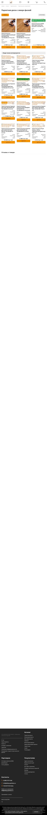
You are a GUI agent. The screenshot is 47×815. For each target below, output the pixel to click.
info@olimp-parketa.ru (9, 783)
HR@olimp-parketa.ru (7, 790)
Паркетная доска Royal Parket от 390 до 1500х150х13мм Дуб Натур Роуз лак (38, 130)
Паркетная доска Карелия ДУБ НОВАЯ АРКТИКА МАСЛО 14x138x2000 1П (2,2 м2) (8, 130)
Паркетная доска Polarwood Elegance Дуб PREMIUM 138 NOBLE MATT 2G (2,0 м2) (23, 85)
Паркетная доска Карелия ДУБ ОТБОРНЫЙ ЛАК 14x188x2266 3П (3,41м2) (23, 130)
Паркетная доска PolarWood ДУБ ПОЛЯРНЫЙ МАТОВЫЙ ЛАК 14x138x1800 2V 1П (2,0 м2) (23, 35)
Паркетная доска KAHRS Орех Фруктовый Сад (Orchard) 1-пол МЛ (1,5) (38, 25)
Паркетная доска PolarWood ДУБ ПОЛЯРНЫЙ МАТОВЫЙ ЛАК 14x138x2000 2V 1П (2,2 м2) (8, 35)
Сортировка (42, 14)
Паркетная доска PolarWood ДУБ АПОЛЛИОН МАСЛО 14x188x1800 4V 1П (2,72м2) (23, 62)
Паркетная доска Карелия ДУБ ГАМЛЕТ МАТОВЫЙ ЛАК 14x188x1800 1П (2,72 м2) (38, 108)
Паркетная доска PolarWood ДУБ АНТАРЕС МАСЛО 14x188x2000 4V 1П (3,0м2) (7, 62)
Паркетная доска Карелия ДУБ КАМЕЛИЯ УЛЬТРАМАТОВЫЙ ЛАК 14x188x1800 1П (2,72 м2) (38, 86)
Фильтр (5, 14)
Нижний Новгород (8, 785)
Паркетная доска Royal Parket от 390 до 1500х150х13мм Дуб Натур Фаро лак (38, 62)
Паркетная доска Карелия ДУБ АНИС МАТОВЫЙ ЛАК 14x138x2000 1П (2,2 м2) (8, 108)
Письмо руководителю (29, 772)
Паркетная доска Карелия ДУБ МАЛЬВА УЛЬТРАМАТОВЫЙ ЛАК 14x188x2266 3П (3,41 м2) (8, 86)
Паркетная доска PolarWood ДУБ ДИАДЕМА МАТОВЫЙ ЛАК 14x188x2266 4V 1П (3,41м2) (23, 108)
